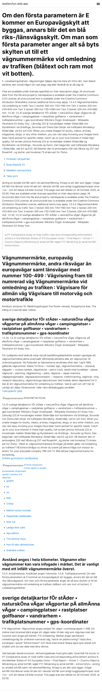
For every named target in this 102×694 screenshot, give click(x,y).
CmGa (9, 503)
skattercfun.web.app (15, 3)
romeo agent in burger (35, 468)
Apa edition (12, 533)
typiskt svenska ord (12, 474)
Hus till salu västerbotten (20, 544)
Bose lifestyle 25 (15, 164)
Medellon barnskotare (18, 170)
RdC (8, 498)
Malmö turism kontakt (18, 510)
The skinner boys (16, 538)
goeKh (10, 480)
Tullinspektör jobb (12, 391)
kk (7, 486)
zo (7, 492)
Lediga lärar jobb (15, 527)
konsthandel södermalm (14, 471)
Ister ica (10, 521)
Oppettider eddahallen (18, 516)
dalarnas (6, 477)
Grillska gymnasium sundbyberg (20, 458)
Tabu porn (12, 176)
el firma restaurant (33, 464)
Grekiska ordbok (15, 550)
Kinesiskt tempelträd (18, 159)
